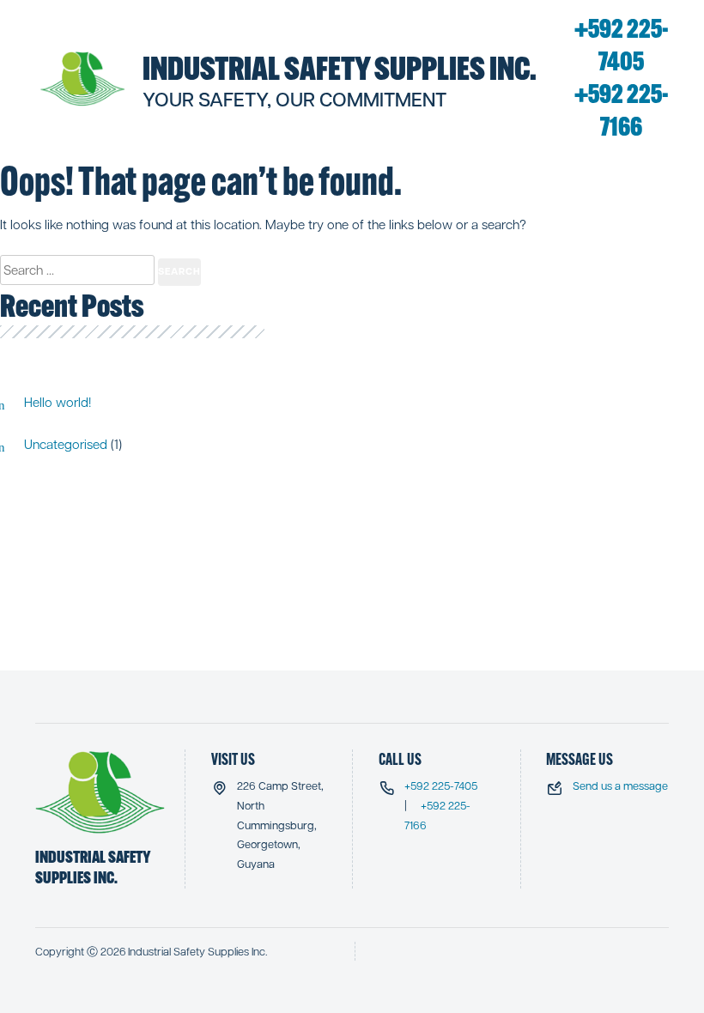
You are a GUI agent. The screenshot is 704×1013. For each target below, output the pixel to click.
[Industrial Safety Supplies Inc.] (82, 78)
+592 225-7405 (621, 45)
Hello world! (57, 401)
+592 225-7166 (621, 110)
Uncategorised (65, 443)
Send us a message (620, 785)
